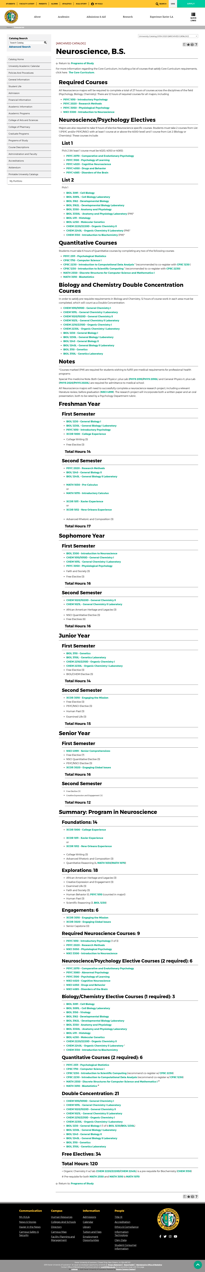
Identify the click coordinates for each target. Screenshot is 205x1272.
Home (9, 27)
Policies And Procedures (21, 73)
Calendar (88, 1222)
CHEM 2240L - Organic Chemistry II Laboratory (94, 230)
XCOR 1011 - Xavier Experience (84, 501)
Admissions (89, 1217)
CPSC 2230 (173, 268)
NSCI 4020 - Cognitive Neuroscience (88, 980)
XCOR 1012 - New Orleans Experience (89, 509)
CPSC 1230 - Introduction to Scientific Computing (93, 268)
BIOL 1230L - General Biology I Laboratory (88, 337)
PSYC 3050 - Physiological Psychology (86, 107)
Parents (43, 4)
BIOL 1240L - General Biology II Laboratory (88, 345)
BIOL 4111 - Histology (78, 218)
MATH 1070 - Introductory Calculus (87, 493)
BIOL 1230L (127, 1125)
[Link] (168, 1219)
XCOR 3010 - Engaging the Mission (87, 697)
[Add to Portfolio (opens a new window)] (188, 44)
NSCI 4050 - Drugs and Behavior (85, 985)
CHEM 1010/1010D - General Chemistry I (87, 308)
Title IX (118, 1217)
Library (87, 1227)
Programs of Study (18, 140)
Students (10, 4)
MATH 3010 (116, 1176)
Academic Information (20, 106)
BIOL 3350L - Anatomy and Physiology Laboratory (96, 213)
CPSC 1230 (183, 264)
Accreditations (16, 160)
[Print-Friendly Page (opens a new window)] (192, 44)
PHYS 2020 (66, 382)
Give (173, 4)
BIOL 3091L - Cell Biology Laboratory (88, 197)
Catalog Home (16, 59)
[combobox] (168, 36)
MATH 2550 (97, 1176)
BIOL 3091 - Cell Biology (80, 192)
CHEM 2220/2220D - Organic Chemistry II (91, 226)
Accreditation (122, 1222)
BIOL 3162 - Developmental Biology (87, 201)
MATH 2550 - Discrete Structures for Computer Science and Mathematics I (109, 272)
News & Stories (27, 1222)
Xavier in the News (30, 1227)
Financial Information (20, 100)
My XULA (98, 4)
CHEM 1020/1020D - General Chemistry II (88, 316)
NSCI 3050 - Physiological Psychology (89, 949)
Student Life (15, 86)
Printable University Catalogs (23, 174)
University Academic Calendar (24, 66)
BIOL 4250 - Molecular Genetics (85, 222)
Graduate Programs (19, 133)
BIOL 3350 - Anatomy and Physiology (89, 209)
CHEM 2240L (128, 1171)
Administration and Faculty (23, 154)
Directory (56, 1227)
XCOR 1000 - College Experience (86, 434)
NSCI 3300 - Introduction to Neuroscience (89, 112)
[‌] (198, 1265)
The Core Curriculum (81, 72)
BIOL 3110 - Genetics (75, 349)
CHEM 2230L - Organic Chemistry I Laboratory (91, 328)
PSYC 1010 (96, 894)
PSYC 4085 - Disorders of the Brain (87, 172)
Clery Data (121, 1240)
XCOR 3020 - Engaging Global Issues (88, 767)
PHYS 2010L (150, 379)
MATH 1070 (118, 863)
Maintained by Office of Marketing (149, 1265)
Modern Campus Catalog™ (126, 1269)
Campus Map (59, 1232)
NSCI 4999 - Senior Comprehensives (88, 751)
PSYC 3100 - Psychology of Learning (88, 160)
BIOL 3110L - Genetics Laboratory (83, 353)
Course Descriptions (19, 147)
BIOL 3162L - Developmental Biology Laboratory (95, 205)
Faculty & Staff (27, 4)
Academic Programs (19, 113)
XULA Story (81, 4)
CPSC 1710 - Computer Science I (82, 260)
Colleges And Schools (63, 1222)
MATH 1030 (104, 863)
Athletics (66, 4)
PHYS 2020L (81, 382)
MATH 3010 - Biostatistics (78, 277)
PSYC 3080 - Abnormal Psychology (87, 972)
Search (162, 4)
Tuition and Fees (92, 1232)
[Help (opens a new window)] (196, 44)
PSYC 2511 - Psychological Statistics (84, 256)
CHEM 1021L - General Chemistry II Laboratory (91, 320)
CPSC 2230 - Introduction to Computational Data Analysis (98, 264)
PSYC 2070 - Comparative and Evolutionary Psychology (100, 156)
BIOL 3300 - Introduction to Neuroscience (91, 553)
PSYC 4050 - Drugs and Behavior (86, 168)
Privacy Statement (115, 1265)
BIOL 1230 (100, 902)
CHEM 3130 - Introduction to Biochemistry (92, 235)
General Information (19, 79)
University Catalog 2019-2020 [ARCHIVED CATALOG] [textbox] (164, 36)
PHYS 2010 (135, 379)
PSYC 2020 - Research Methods (82, 103)
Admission (14, 93)
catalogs (74, 1269)
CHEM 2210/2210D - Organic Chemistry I (87, 324)
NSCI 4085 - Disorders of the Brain (87, 989)
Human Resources (61, 1217)
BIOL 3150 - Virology (78, 1012)
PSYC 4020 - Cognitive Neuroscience (88, 164)
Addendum (15, 167)
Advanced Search (20, 46)
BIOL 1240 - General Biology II (81, 341)
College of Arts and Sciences (23, 120)
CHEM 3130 (184, 1171)
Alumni (54, 4)
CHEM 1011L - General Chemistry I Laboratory (90, 312)
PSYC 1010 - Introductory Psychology (85, 99)
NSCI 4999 (107, 392)
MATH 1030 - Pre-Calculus (82, 484)
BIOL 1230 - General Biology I (80, 333)
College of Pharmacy (19, 127)
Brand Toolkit (129, 1265)
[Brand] (11, 17)
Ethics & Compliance (127, 1227)
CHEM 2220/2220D (108, 1171)
